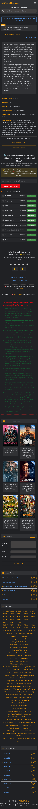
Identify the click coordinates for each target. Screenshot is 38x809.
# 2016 (32, 622)
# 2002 (5, 617)
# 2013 (12, 622)
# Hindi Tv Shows (12, 672)
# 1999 (26, 614)
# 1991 (25, 611)
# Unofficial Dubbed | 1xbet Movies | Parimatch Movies (19, 735)
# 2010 (26, 619)
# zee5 (19, 741)
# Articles (23, 636)
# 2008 (12, 619)
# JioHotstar (6, 689)
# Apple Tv (14, 636)
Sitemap (35, 805)
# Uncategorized (12, 731)
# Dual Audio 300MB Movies (19, 664)
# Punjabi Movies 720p (19, 708)
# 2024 (19, 628)
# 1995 (12, 614)
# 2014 (19, 622)
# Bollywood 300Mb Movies (19, 647)
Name (5, 552)
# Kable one (17, 689)
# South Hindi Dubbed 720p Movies (19, 720)
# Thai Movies (27, 725)
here (21, 288)
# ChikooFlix (14, 658)
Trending (15, 7)
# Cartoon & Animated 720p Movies (19, 656)
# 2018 (12, 625)
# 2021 (32, 625)
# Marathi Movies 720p (14, 695)
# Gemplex (16, 669)
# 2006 (32, 617)
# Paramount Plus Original (23, 697)
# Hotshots (29, 681)
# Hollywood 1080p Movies (26, 675)
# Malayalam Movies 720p (26, 692)
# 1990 (18, 611)
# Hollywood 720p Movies (14, 681)
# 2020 (26, 625)
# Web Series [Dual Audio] (26, 738)
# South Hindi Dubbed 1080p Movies (19, 714)
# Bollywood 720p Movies (12, 34)
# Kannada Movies (29, 689)
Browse (24, 7)
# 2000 (32, 614)
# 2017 (5, 625)
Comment (6, 545)
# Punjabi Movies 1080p (19, 706)
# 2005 (26, 617)
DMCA (10, 805)
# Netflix (9, 697)
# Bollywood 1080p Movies (19, 644)
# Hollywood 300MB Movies (19, 678)
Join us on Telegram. (19, 280)
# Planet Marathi (14, 700)
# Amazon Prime (11, 633)
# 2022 (5, 628)
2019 (3, 25)
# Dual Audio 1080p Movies (19, 661)
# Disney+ (24, 658)
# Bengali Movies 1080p (19, 639)
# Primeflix (26, 700)
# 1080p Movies (8, 611)
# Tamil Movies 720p (10, 722)
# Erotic (8, 669)
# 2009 (19, 619)
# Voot (5, 738)
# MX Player (28, 695)
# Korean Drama (9, 692)
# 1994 (5, 614)
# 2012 (5, 622)
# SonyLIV (28, 711)
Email (5, 557)
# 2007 (5, 619)
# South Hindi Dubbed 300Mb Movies (19, 717)
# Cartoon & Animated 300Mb (19, 653)
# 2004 (19, 617)
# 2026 (32, 628)
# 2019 (19, 625)
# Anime (22, 633)
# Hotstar (10, 683)
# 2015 (26, 622)
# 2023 (12, 628)
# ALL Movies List (19, 631)
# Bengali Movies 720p (19, 642)
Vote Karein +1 (31, 196)
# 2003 (12, 617)
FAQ (14, 805)
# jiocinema (27, 686)
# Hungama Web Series (23, 683)
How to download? (20, 277)
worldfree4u (18, 294)
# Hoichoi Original (9, 675)
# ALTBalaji (31, 631)
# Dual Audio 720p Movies (11, 667)
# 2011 (32, 619)
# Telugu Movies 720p (13, 725)
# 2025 (26, 628)
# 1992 (32, 611)
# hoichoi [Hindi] (26, 672)
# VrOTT (13, 738)
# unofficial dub (25, 731)
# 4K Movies (7, 631)
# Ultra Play (25, 728)
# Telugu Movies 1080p (27, 722)
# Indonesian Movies (14, 686)
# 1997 (19, 614)
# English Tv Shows (29, 667)
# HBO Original (27, 669)
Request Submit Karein (10, 186)
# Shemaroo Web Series (14, 711)
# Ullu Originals (14, 728)
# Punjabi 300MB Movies (19, 703)
